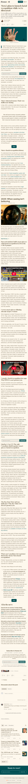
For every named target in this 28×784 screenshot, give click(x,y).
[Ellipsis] (26, 704)
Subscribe (20, 1)
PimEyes (18, 579)
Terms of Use (20, 664)
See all (3, 761)
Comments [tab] (4, 689)
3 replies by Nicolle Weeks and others (13, 713)
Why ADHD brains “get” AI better (9, 752)
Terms (16, 777)
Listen (25, 20)
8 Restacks (16, 671)
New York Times (16, 636)
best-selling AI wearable (7, 59)
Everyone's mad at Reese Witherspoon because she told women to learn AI (9, 730)
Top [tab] (2, 725)
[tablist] (6, 689)
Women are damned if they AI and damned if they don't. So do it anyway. (11, 742)
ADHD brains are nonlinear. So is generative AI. (11, 754)
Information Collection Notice (13, 666)
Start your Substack (11, 780)
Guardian (18, 623)
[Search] (25, 725)
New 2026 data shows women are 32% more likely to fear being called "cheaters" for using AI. (10, 745)
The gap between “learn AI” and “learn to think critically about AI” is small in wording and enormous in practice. (11, 734)
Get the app (19, 780)
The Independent (19, 78)
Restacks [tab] (10, 689)
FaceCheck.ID (19, 587)
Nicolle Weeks (7, 20)
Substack (8, 782)
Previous (5, 679)
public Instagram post (16, 176)
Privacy (13, 777)
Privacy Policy (23, 666)
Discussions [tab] (11, 725)
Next (24, 679)
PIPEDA (23, 391)
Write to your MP (7, 590)
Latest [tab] (6, 725)
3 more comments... (5, 718)
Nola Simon (6, 704)
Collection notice (21, 777)
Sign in (25, 1)
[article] (14, 733)
